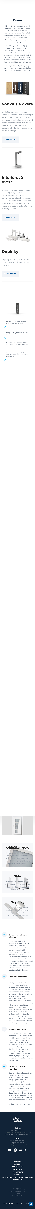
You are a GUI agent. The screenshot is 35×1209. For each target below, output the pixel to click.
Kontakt (17, 1175)
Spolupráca (17, 1167)
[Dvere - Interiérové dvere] (17, 159)
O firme (17, 1161)
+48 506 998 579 (17, 1130)
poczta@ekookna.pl (17, 1141)
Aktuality (17, 1169)
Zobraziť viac (10, 139)
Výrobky (17, 1164)
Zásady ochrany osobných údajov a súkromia (17, 1178)
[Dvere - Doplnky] (17, 235)
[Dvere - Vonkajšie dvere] (17, 89)
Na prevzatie (17, 1172)
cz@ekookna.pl (17, 1143)
